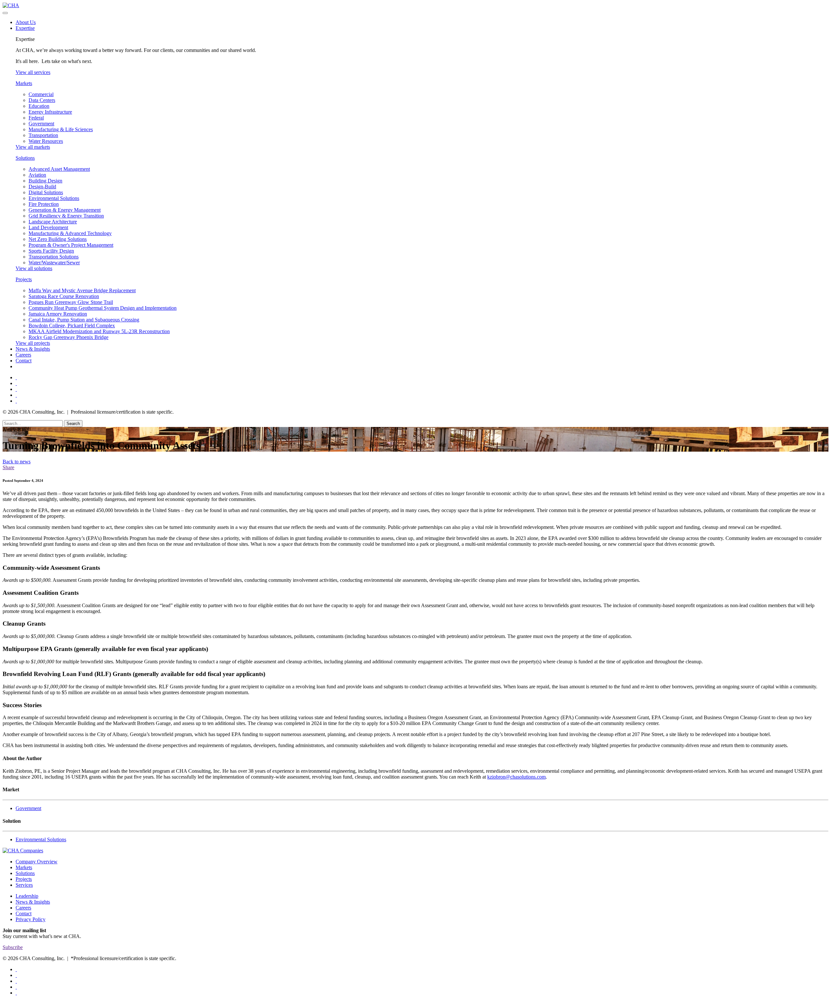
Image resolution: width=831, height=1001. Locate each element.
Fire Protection (44, 204)
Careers (23, 354)
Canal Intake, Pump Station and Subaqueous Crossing (84, 319)
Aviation (37, 175)
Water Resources (46, 141)
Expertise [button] (25, 28)
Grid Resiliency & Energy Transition (66, 216)
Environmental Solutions (54, 198)
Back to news (17, 461)
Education (39, 106)
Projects (24, 279)
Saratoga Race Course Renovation (64, 296)
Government (41, 123)
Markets (24, 83)
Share (8, 467)
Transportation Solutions (54, 256)
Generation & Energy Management (65, 210)
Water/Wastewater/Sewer (54, 262)
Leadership (27, 896)
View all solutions (34, 268)
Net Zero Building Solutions (58, 239)
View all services (33, 72)
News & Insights (33, 349)
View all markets (33, 147)
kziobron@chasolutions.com (516, 777)
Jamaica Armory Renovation (58, 314)
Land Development (48, 227)
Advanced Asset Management (59, 169)
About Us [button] (26, 22)
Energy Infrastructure (50, 112)
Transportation (43, 135)
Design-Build (42, 186)
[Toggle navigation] (5, 13)
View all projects (33, 343)
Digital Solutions (46, 192)
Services (24, 885)
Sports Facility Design (51, 251)
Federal (36, 117)
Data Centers (42, 100)
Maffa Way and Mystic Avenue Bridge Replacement (82, 290)
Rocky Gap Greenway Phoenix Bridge (68, 337)
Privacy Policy (30, 919)
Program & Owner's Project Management (71, 245)
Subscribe (13, 947)
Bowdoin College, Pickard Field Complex (72, 325)
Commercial (41, 94)
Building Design (45, 180)
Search (73, 423)
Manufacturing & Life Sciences (61, 129)
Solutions (25, 158)
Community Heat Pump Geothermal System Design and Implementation (103, 308)
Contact (23, 360)
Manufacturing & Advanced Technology (70, 233)
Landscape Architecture (53, 221)
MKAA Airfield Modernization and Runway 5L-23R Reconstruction (99, 331)
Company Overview (36, 861)
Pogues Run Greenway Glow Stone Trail (71, 302)
